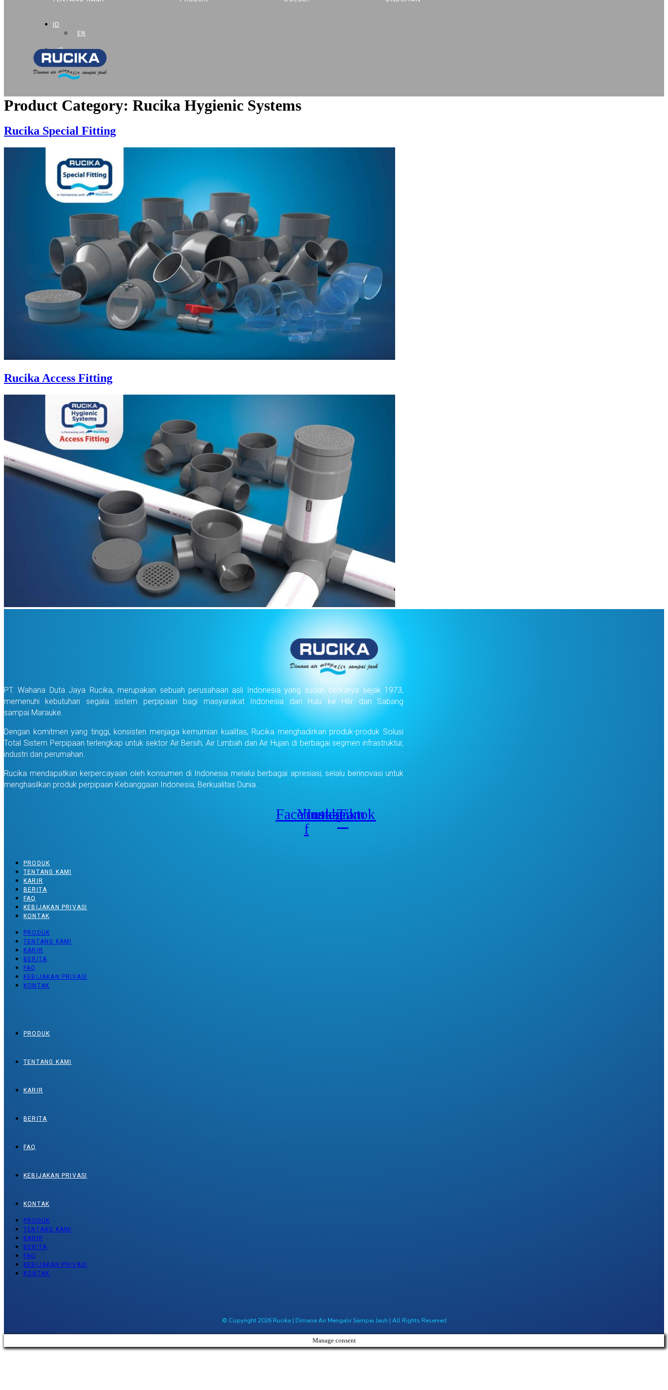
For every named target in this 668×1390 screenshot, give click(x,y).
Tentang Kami (47, 872)
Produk (36, 863)
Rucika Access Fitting (58, 378)
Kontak (36, 916)
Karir (33, 880)
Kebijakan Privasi (55, 907)
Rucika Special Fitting (60, 130)
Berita (35, 889)
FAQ (29, 898)
